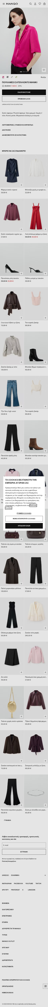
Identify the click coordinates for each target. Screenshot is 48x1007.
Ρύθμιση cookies (24, 513)
